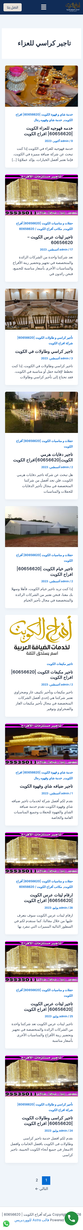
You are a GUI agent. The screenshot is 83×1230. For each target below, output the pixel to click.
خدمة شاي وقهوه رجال (48, 120)
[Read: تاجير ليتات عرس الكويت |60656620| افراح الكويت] (41, 961)
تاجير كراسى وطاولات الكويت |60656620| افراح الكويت (47, 1120)
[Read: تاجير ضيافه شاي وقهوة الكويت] (41, 744)
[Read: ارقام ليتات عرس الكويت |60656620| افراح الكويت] (41, 853)
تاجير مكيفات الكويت (60, 664)
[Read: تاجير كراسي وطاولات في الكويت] (41, 309)
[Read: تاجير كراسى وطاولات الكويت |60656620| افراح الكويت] (41, 1076)
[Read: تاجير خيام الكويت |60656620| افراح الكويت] (41, 526)
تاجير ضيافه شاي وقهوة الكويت (46, 786)
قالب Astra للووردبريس (32, 1220)
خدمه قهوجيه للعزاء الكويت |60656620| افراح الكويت (48, 130)
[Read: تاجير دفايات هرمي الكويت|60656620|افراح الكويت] (41, 412)
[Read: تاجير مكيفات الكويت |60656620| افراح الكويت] (41, 635)
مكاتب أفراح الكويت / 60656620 (40, 229)
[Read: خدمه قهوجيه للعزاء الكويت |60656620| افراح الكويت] (41, 86)
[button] (43, 7)
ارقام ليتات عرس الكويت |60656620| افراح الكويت (48, 897)
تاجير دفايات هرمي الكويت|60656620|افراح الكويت (43, 457)
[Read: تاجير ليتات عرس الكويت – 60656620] (41, 195)
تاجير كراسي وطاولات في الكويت (44, 351)
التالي (41, 1188)
